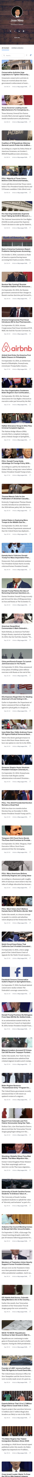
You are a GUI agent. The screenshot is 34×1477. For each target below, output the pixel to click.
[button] (6, 48)
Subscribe (17, 37)
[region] (17, 48)
